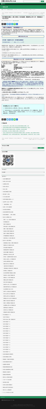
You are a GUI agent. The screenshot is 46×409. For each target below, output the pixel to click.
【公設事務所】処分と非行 (8, 289)
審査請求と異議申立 (7, 372)
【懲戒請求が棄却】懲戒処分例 (9, 312)
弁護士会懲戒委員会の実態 (8, 369)
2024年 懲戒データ (6, 324)
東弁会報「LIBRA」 (6, 194)
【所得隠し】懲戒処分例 (7, 270)
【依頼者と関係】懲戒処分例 (8, 231)
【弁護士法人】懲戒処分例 (8, 309)
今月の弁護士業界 (6, 196)
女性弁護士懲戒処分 (7, 209)
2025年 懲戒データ (6, 321)
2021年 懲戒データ (6, 330)
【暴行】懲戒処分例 (7, 224)
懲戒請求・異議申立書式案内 (8, 359)
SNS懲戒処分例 (6, 221)
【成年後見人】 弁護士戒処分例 (9, 238)
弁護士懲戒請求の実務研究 (8, 354)
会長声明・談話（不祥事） (8, 201)
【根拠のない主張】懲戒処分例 (9, 277)
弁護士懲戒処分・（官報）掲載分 (9, 214)
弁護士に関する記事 (10, 9)
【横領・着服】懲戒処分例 (8, 228)
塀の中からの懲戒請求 (7, 389)
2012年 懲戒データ (6, 351)
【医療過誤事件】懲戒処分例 (8, 249)
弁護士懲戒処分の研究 (7, 356)
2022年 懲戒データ (6, 328)
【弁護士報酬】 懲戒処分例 (8, 252)
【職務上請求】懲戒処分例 (8, 279)
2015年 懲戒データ (6, 344)
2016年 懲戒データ (6, 342)
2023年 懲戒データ (6, 326)
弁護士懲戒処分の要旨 (7, 191)
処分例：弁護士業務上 (7, 240)
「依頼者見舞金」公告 (7, 204)
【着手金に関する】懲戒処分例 (9, 296)
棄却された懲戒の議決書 (7, 377)
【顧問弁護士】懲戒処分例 (8, 307)
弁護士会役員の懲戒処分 (7, 384)
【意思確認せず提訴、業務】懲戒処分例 (10, 242)
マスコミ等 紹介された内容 (8, 392)
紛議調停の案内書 (6, 364)
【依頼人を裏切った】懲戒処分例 (9, 259)
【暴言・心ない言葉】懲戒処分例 (9, 219)
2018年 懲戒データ (6, 337)
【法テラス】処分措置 (7, 379)
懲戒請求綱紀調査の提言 (7, 366)
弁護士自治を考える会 (8, 1)
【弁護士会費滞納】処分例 (8, 261)
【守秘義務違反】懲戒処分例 (8, 235)
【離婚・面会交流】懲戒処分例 (9, 300)
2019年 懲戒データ (6, 335)
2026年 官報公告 (6, 317)
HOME (2, 9)
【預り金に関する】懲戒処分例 (9, 293)
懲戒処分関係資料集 (7, 374)
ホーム (3, 397)
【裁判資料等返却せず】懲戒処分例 (9, 286)
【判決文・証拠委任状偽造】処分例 (9, 256)
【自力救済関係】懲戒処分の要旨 (9, 272)
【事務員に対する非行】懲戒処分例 (9, 298)
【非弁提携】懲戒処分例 (7, 247)
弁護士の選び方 (6, 186)
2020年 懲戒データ (6, 333)
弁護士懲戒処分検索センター (8, 199)
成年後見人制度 (6, 382)
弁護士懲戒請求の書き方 (7, 361)
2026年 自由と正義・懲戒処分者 (9, 319)
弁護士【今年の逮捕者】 (7, 206)
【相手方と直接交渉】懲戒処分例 (9, 291)
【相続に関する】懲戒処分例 (8, 263)
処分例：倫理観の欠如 (7, 217)
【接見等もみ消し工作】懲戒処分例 (9, 284)
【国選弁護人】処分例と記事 (8, 254)
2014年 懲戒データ (6, 347)
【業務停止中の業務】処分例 (8, 245)
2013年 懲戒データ (6, 349)
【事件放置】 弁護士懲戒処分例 (9, 226)
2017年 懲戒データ (6, 340)
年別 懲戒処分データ (7, 314)
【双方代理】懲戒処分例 (7, 282)
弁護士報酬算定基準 (7, 178)
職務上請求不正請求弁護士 (8, 387)
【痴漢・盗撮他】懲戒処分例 (8, 233)
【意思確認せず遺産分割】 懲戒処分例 (10, 268)
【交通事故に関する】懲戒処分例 (9, 305)
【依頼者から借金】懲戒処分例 (9, 275)
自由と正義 (5, 189)
